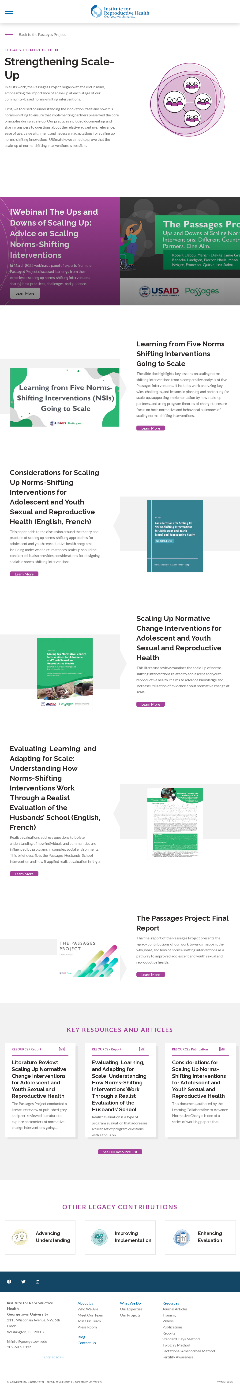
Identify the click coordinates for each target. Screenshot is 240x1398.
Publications (172, 1327)
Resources (170, 1303)
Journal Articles (175, 1309)
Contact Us (87, 1342)
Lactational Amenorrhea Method (188, 1351)
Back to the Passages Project (42, 34)
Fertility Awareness (177, 1357)
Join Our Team (89, 1321)
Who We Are (88, 1309)
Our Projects (130, 1315)
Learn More (150, 428)
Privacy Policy (224, 1381)
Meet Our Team (90, 1315)
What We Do (130, 1303)
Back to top (53, 1357)
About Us (85, 1303)
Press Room (87, 1327)
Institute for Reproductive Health (120, 11)
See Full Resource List (120, 1152)
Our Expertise (131, 1309)
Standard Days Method (181, 1339)
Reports (168, 1333)
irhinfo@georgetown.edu (27, 1341)
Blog (81, 1337)
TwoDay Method (176, 1345)
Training (169, 1315)
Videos (168, 1321)
